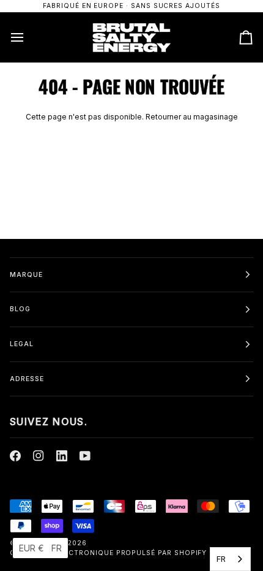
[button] (40, 548)
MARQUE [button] (26, 275)
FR (221, 559)
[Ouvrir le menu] (28, 37)
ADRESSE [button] (27, 379)
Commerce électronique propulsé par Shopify (108, 553)
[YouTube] (85, 455)
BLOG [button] (20, 309)
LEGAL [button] (22, 344)
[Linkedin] (61, 455)
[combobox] (230, 559)
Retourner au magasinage (192, 116)
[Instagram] (38, 455)
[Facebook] (15, 455)
